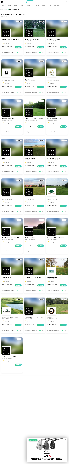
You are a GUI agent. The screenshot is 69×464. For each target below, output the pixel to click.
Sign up (30, 2)
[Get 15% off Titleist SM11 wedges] (47, 450)
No (20, 52)
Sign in (21, 2)
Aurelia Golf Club (3, 9)
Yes (17, 52)
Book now (18, 47)
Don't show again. (47, 461)
